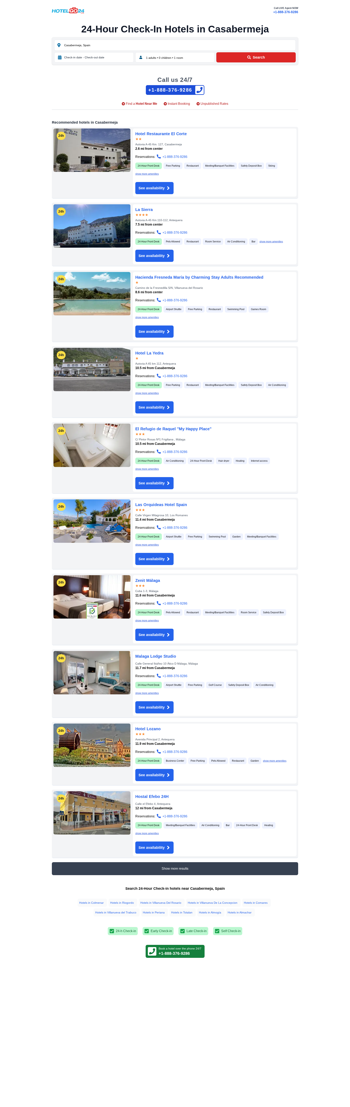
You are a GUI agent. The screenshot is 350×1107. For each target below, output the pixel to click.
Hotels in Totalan (181, 912)
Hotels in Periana (154, 912)
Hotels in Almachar (240, 912)
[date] (59, 57)
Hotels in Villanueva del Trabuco (115, 912)
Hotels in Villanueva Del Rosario (160, 902)
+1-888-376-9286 (285, 12)
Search (259, 57)
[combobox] (179, 45)
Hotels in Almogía (210, 912)
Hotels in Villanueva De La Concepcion (212, 902)
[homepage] (68, 10)
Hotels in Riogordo (122, 902)
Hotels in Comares (256, 902)
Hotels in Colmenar (91, 902)
